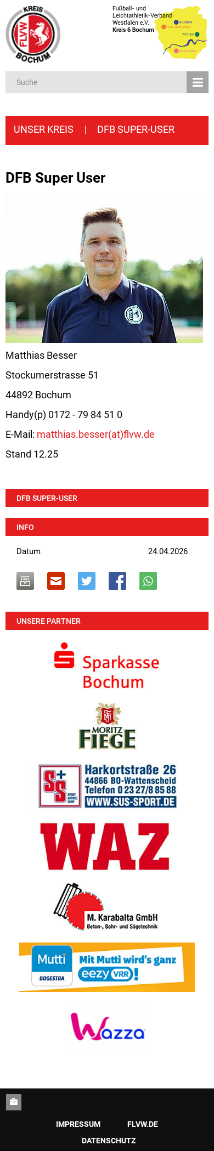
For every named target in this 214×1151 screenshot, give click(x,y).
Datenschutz (109, 1140)
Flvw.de (142, 1124)
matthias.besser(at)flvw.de (96, 434)
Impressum (78, 1124)
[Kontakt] (13, 1102)
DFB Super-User (46, 498)
